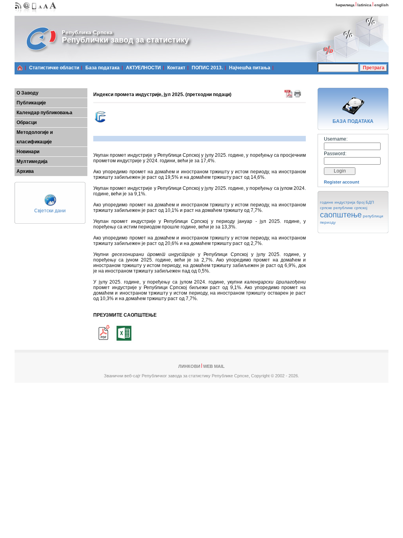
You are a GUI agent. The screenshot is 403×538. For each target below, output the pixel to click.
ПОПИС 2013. (207, 67)
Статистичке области (54, 67)
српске (326, 208)
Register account (341, 182)
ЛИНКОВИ (189, 366)
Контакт (176, 67)
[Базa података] (353, 116)
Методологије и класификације (35, 137)
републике (343, 208)
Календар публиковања (44, 112)
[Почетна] (20, 67)
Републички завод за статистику (125, 39)
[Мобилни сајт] (34, 14)
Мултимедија (32, 161)
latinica (364, 5)
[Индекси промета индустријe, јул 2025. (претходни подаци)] (103, 341)
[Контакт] (26, 14)
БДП (370, 202)
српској (360, 208)
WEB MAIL (214, 366)
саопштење (341, 214)
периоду (328, 222)
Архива (25, 171)
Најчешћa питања (249, 67)
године (326, 202)
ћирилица (345, 5)
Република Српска (87, 32)
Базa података (102, 67)
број (360, 202)
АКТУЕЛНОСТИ (143, 67)
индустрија (345, 202)
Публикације (31, 103)
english (381, 5)
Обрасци (27, 122)
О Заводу (28, 93)
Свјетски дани (50, 210)
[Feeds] (18, 14)
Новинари (28, 151)
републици (373, 216)
